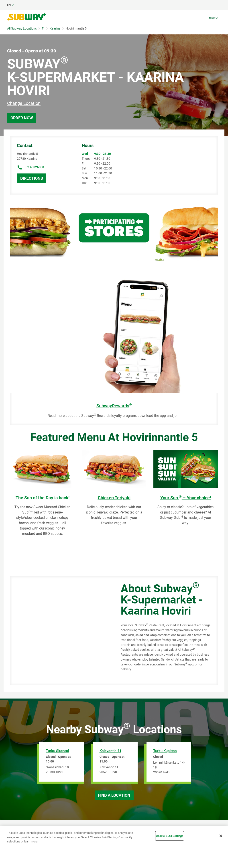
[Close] (221, 836)
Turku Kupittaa (165, 751)
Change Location (24, 103)
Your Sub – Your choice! (185, 497)
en (9, 5)
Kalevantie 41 (110, 751)
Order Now (21, 117)
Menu (213, 18)
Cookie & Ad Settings (169, 835)
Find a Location (114, 795)
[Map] (60, 630)
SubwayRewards (114, 405)
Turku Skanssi (57, 751)
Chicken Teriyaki (114, 497)
